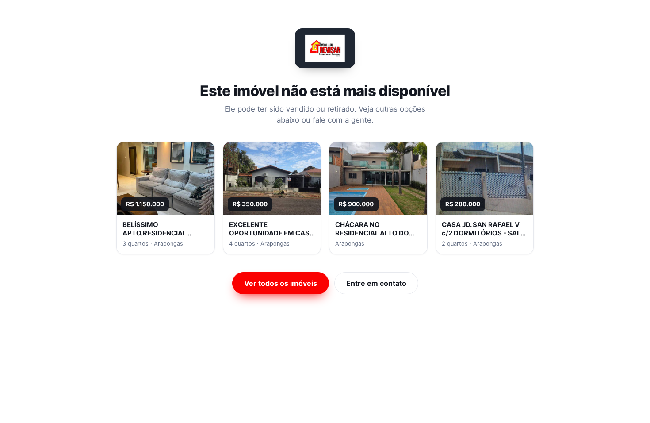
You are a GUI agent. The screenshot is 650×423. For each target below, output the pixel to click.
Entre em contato (376, 283)
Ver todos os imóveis (280, 283)
